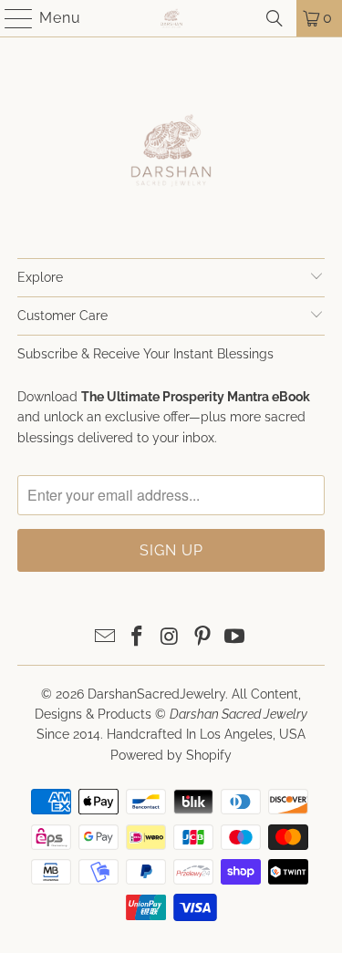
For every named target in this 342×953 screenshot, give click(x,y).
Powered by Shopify (171, 755)
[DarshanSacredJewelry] (171, 18)
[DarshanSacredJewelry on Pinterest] (202, 638)
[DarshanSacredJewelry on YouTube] (235, 638)
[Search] (274, 18)
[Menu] (10, 18)
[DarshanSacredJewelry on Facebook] (137, 638)
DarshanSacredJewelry (156, 694)
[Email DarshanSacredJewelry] (105, 638)
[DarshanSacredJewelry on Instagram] (170, 638)
